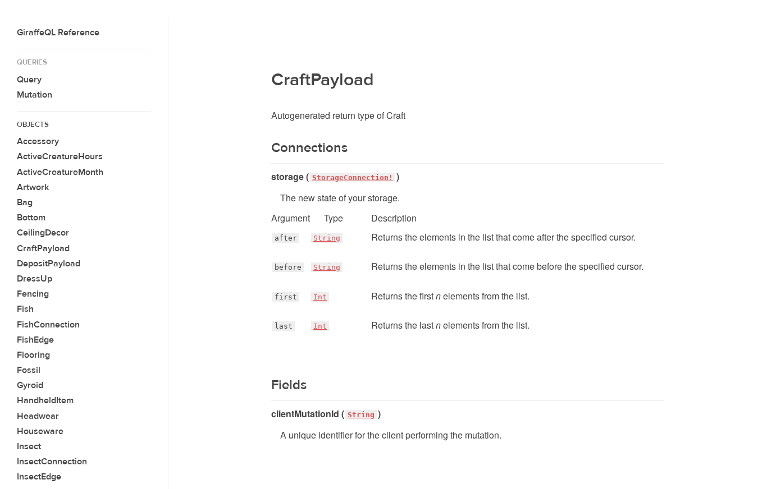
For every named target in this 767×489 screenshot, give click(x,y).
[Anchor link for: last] (271, 326)
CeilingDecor (43, 232)
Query (29, 79)
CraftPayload (43, 248)
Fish (25, 309)
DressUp (34, 278)
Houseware (40, 431)
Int (320, 297)
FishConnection (48, 324)
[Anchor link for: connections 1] (264, 148)
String (326, 238)
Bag (25, 202)
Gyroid (30, 385)
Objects (33, 124)
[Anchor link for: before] (271, 267)
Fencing (33, 293)
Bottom (31, 217)
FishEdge (35, 339)
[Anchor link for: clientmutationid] (267, 413)
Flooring (33, 355)
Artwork (33, 187)
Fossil (28, 370)
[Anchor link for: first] (271, 297)
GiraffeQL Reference (58, 32)
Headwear (38, 416)
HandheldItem (45, 400)
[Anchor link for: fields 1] (264, 385)
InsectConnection (52, 461)
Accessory (38, 141)
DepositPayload (48, 263)
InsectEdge (39, 476)
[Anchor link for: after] (271, 238)
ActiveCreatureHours (60, 156)
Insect (29, 446)
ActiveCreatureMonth (60, 172)
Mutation (34, 94)
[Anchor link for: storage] (267, 176)
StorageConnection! (352, 177)
